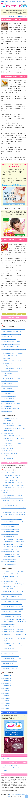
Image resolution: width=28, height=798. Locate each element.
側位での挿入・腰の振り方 (7, 445)
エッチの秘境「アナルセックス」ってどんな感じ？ (13, 638)
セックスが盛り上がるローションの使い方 (11, 368)
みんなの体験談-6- (6, 695)
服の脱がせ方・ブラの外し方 (8, 663)
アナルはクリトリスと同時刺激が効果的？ (11, 594)
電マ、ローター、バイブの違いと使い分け (11, 604)
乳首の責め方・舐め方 (6, 373)
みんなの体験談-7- (6, 693)
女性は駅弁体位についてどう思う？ (10, 418)
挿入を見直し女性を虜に (7, 433)
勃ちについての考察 (6, 420)
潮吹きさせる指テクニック (7, 401)
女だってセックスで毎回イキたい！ (10, 549)
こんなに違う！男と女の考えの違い (10, 531)
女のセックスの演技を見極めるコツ (10, 551)
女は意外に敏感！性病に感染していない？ (11, 495)
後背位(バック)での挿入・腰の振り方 (10, 453)
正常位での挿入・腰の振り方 (8, 458)
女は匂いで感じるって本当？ (8, 626)
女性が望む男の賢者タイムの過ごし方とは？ (12, 498)
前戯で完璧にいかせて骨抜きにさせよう (11, 360)
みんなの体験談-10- (6, 685)
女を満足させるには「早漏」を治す (10, 668)
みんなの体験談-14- (6, 675)
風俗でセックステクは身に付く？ (9, 651)
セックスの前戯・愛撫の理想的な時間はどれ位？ (13, 329)
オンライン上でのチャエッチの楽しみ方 (11, 331)
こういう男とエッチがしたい (8, 536)
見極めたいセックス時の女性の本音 (10, 524)
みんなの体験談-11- (6, 683)
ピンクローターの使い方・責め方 (9, 386)
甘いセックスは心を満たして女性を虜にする (12, 539)
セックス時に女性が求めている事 (9, 534)
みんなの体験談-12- (6, 680)
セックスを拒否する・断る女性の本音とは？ (12, 546)
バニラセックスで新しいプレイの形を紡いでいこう (13, 621)
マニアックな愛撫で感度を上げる (9, 355)
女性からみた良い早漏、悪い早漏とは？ (11, 475)
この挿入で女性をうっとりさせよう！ (10, 423)
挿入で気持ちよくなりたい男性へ (9, 430)
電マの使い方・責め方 (6, 411)
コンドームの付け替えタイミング (9, 648)
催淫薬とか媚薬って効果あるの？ (9, 581)
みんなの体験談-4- (6, 700)
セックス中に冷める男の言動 (8, 564)
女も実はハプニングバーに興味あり (10, 579)
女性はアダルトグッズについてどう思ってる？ (12, 544)
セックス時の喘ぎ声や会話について (10, 529)
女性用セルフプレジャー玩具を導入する (11, 334)
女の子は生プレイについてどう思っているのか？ (13, 485)
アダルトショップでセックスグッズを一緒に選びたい (13, 508)
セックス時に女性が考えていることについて (12, 521)
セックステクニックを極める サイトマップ (18, 16)
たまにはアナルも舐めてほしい (9, 505)
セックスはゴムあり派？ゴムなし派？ (10, 554)
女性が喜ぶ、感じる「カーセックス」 (10, 344)
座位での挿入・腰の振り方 (7, 450)
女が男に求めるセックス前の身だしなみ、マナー (13, 493)
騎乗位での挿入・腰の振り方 (8, 448)
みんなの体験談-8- (6, 690)
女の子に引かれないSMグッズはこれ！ (10, 596)
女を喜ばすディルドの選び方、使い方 (10, 341)
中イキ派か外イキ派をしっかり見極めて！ (11, 519)
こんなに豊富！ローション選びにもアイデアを (12, 571)
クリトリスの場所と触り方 (7, 391)
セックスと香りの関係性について (9, 589)
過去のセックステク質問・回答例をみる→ (14, 185)
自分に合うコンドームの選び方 (9, 661)
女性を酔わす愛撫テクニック (8, 358)
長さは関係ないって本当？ (7, 624)
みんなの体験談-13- (6, 678)
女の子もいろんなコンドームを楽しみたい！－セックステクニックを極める (14, 1)
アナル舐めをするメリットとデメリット (11, 614)
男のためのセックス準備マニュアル (10, 656)
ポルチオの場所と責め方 (7, 388)
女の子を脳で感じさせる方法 (8, 641)
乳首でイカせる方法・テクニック (9, 371)
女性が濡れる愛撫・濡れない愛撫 (9, 381)
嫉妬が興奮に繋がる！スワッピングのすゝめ (12, 591)
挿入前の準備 (4, 456)
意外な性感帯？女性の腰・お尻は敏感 (10, 378)
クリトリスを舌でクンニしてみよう (10, 393)
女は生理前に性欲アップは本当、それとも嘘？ (12, 487)
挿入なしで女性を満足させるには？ (10, 346)
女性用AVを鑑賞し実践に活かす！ (9, 586)
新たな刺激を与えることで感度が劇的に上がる (12, 631)
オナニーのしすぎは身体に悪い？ (9, 666)
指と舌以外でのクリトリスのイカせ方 (10, 376)
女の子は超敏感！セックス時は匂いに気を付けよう (13, 512)
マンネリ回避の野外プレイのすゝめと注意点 (12, 609)
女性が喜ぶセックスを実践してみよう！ (11, 435)
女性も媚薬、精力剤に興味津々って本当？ (11, 482)
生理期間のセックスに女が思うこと (10, 490)
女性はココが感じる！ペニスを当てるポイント (12, 438)
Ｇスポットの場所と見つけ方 (8, 396)
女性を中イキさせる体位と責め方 (9, 440)
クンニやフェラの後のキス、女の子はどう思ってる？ (13, 515)
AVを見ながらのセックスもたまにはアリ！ (11, 611)
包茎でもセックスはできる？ (8, 653)
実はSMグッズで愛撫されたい (8, 339)
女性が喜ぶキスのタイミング (8, 383)
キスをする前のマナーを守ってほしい (10, 477)
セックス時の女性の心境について (9, 526)
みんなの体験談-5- (6, 698)
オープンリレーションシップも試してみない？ (12, 583)
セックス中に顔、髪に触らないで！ (10, 480)
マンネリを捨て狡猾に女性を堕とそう (10, 643)
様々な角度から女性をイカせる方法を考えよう (12, 629)
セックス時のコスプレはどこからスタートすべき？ (13, 599)
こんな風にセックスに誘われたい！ (10, 559)
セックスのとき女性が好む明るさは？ (10, 556)
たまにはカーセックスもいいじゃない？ (11, 616)
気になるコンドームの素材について (10, 601)
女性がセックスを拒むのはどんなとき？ (11, 658)
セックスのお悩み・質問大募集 (9, 765)
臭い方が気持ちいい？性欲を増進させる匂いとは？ (13, 619)
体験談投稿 (4, 770)
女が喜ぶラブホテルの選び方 (8, 561)
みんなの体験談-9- (6, 688)
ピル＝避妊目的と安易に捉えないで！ (10, 576)
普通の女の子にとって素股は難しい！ (10, 472)
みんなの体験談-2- (6, 705)
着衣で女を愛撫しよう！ (7, 336)
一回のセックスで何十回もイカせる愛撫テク (12, 353)
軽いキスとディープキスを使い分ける (10, 403)
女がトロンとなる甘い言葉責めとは (10, 408)
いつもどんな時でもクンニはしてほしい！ (11, 503)
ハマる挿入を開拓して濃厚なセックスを (11, 425)
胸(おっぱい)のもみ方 (6, 406)
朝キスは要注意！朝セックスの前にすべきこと (12, 541)
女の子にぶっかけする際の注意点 (9, 573)
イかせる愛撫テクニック (7, 363)
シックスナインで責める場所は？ (9, 398)
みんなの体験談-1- (6, 708)
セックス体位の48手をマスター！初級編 (11, 443)
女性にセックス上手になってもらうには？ (11, 645)
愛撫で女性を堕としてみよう (8, 366)
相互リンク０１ (5, 758)
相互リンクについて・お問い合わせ (10, 767)
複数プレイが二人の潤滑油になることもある (12, 606)
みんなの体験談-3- (6, 703)
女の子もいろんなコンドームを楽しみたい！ (12, 500)
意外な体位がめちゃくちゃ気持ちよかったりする (13, 428)
